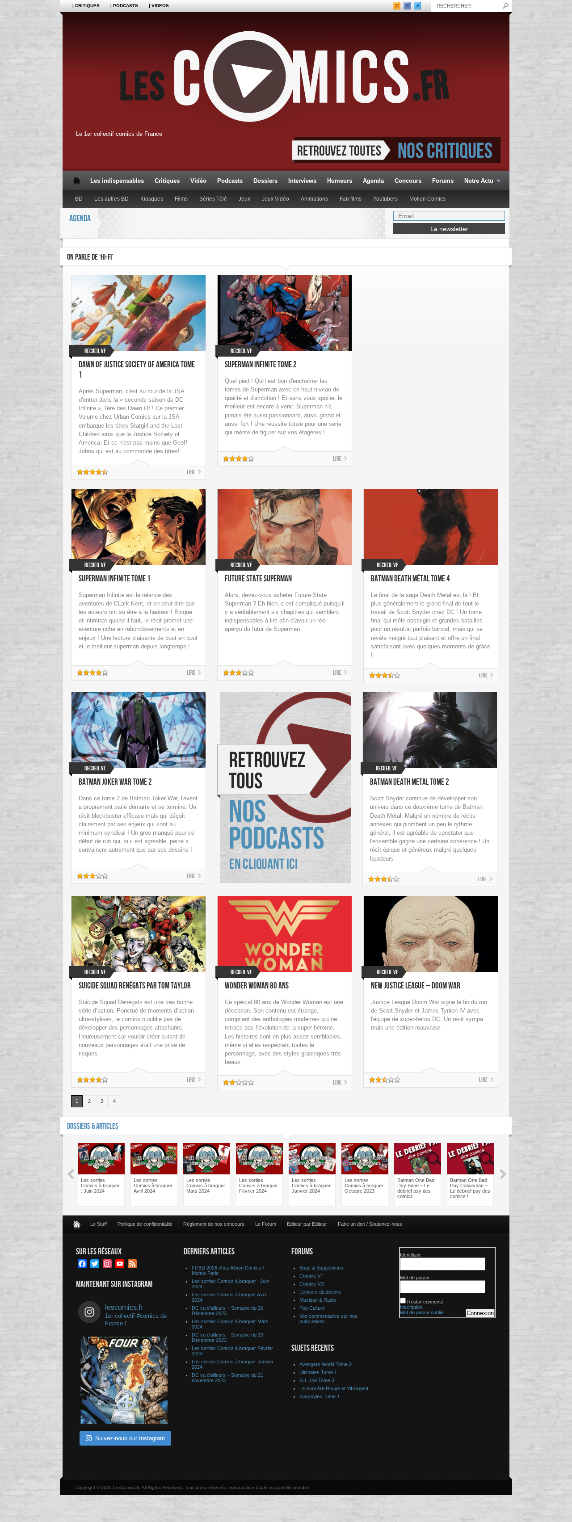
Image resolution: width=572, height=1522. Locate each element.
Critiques (167, 180)
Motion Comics (427, 199)
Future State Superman (258, 579)
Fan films (351, 199)
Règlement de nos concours (213, 1224)
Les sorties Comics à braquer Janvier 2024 (311, 1185)
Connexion (480, 1313)
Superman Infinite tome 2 (261, 365)
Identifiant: (411, 1254)
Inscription (411, 1307)
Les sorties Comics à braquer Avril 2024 (153, 1185)
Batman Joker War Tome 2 (115, 782)
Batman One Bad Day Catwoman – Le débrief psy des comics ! (470, 1188)
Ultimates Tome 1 (318, 1372)
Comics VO (311, 1284)
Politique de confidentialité (145, 1224)
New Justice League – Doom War (415, 986)
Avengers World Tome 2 (325, 1364)
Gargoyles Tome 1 (319, 1396)
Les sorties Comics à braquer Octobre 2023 (364, 1185)
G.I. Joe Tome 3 (316, 1380)
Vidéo (198, 180)
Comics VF (311, 1275)
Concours (408, 180)
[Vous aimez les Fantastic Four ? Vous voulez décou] (124, 1380)
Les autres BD (111, 199)
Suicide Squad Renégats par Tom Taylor (135, 986)
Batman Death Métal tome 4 (410, 579)
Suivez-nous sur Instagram (130, 1438)
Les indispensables (117, 180)
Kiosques (151, 199)
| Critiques (86, 5)
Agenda (373, 180)
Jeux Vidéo (275, 199)
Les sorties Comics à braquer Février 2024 (258, 1185)
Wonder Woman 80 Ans (257, 986)
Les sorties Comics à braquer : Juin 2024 (100, 1185)
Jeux (244, 199)
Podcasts (230, 180)
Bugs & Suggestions (321, 1267)
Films (181, 199)
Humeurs (339, 180)
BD (79, 199)
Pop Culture (312, 1308)
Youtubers (385, 199)
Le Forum (265, 1224)
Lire (191, 472)
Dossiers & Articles (92, 1126)
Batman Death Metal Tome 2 (409, 782)
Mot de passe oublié (421, 1312)
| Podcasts (124, 5)
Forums (443, 180)
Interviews (302, 180)
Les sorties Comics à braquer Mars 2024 (205, 1185)
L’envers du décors (320, 1292)
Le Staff (98, 1224)
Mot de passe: (415, 1277)
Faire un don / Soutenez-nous (370, 1224)
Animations (314, 199)
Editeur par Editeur (307, 1224)
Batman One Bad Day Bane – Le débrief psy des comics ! (415, 1188)
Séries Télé (213, 199)
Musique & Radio (317, 1300)
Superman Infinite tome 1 (115, 579)
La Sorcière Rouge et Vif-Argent (333, 1388)
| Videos (159, 5)
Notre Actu (476, 181)
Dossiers (265, 180)
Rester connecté (425, 1301)
